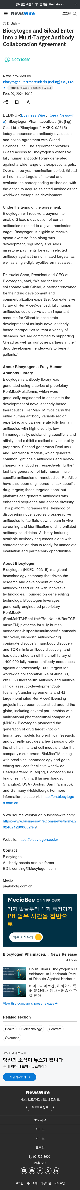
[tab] (40, 1120)
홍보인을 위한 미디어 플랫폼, (40, 4)
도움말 (40, 1148)
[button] (5, 102)
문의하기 (39, 1163)
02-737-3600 (41, 1156)
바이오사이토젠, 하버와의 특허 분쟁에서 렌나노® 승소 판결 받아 (53, 990)
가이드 (40, 1138)
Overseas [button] (12, 1037)
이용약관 (46, 1183)
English (12, 23)
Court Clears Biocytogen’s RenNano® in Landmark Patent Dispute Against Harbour (53, 973)
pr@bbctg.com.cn (17, 885)
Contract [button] (55, 1028)
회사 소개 (32, 1183)
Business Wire (33, 115)
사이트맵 (59, 1183)
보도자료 (40, 1120)
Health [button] (9, 1028)
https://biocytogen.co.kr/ (38, 839)
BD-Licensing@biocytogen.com (29, 868)
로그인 (19, 1183)
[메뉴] (5, 13)
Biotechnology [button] (31, 1028)
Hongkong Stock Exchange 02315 (30, 88)
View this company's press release (30, 1003)
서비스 (40, 1129)
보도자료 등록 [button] (40, 1107)
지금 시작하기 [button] (18, 1077)
